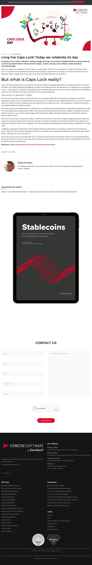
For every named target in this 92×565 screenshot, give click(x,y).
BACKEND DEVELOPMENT (9, 494)
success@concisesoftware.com (10, 464)
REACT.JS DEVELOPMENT (8, 505)
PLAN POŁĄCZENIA (52, 529)
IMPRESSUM (51, 526)
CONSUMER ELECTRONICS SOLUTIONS (58, 503)
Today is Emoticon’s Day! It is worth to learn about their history (32, 145)
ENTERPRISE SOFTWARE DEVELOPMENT (59, 488)
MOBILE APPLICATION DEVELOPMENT (12, 511)
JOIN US (49, 515)
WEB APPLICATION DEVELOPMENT (11, 488)
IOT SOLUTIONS (6, 528)
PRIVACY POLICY (52, 524)
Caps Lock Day (11, 152)
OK (72, 2)
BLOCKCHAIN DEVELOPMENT (56, 485)
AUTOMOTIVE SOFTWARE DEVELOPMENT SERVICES (62, 500)
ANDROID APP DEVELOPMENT (10, 514)
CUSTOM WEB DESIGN (8, 497)
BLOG (49, 518)
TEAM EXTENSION (6, 531)
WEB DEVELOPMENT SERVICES (10, 485)
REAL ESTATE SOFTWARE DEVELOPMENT (59, 491)
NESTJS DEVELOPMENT (8, 503)
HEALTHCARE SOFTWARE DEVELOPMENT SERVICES (62, 497)
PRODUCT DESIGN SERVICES (9, 525)
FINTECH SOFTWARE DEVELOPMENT (58, 494)
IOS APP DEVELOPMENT (8, 517)
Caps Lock (4, 152)
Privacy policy (79, 2)
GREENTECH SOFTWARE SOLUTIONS (58, 505)
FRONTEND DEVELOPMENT (9, 491)
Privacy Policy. (53, 558)
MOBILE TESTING (6, 523)
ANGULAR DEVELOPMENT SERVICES (11, 508)
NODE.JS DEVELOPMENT (8, 500)
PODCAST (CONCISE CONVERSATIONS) (58, 521)
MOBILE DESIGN (6, 520)
